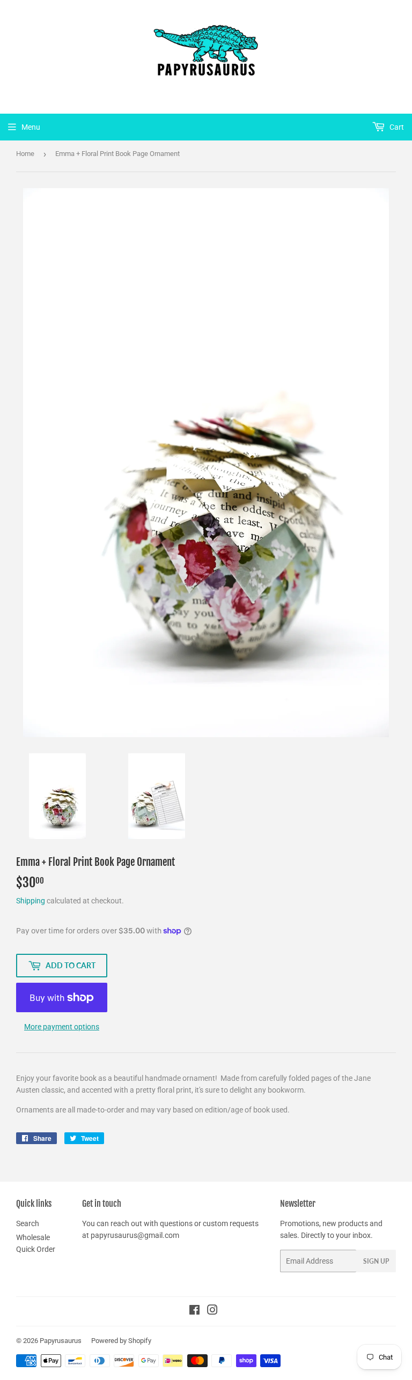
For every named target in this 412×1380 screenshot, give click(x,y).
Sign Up (376, 1261)
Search (27, 1223)
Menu (30, 127)
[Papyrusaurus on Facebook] (194, 1311)
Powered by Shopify (121, 1341)
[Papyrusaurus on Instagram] (212, 1311)
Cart (396, 127)
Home (25, 154)
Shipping (30, 900)
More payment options (61, 1026)
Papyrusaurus (61, 1341)
